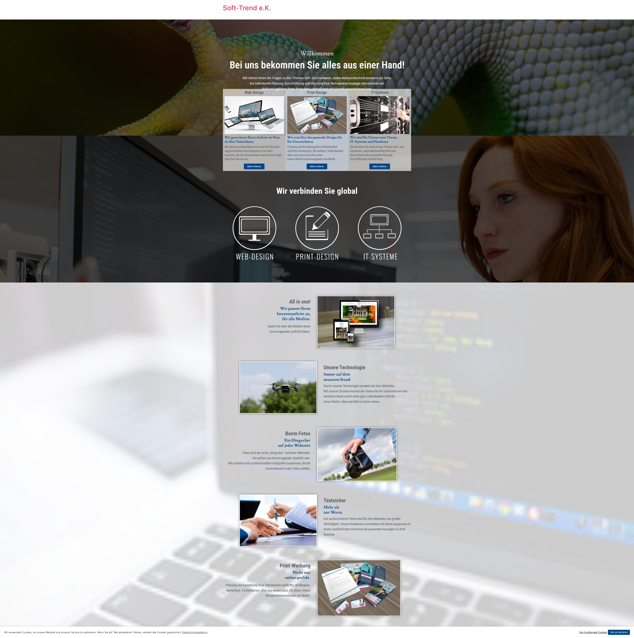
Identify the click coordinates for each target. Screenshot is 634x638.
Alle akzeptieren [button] (619, 632)
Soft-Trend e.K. (247, 8)
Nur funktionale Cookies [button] (593, 632)
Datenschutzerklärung (194, 632)
